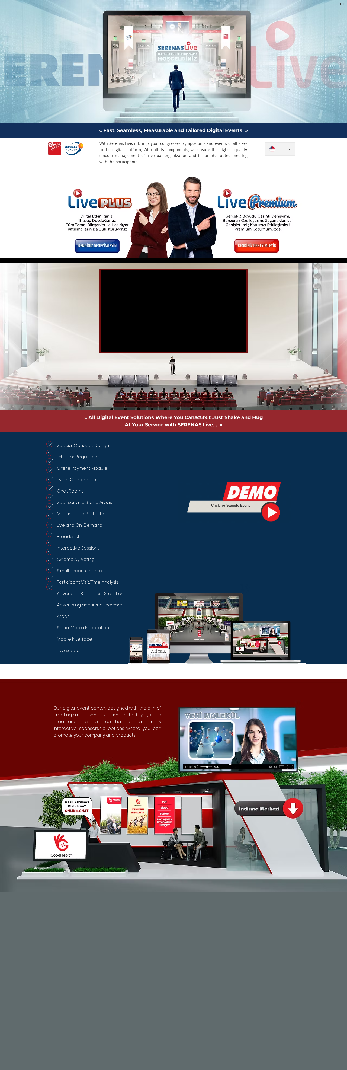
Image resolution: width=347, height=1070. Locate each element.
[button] (173, 787)
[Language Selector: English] (280, 149)
